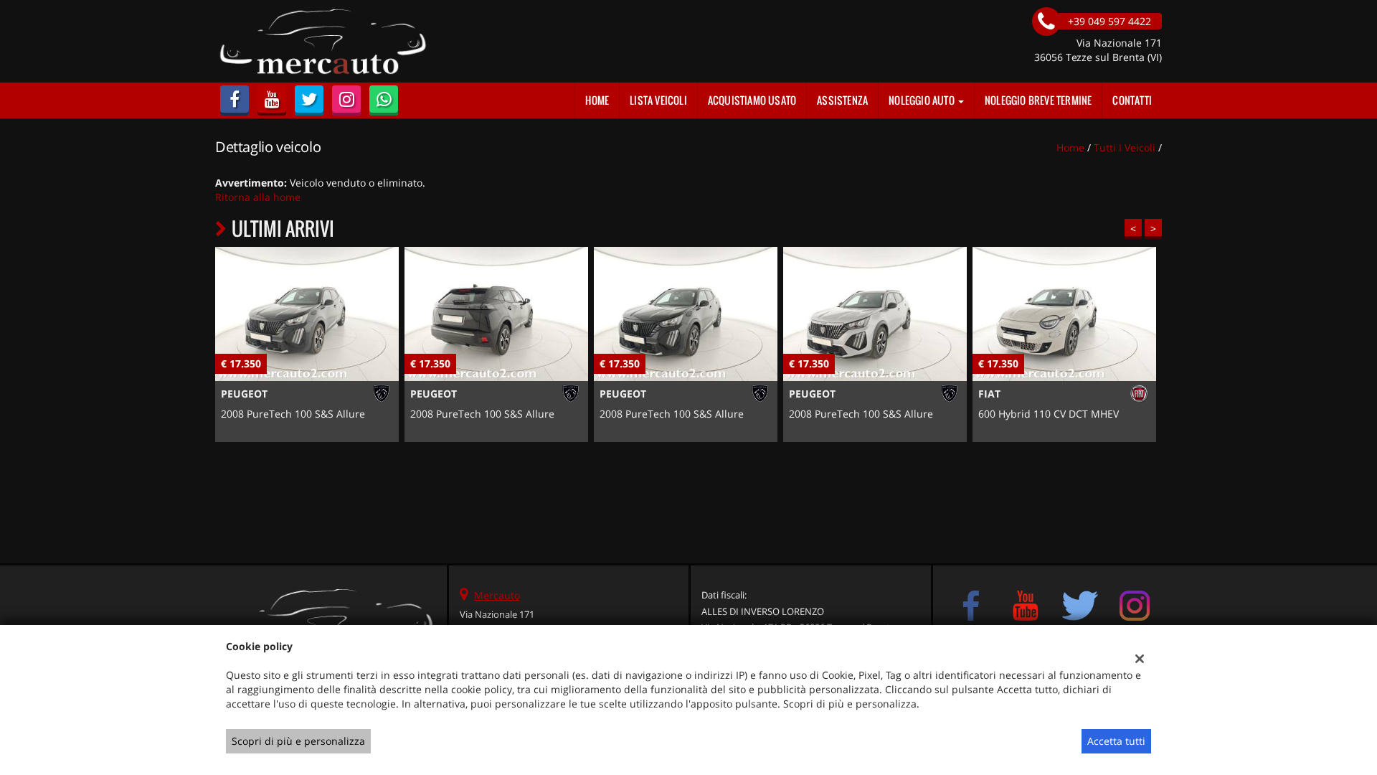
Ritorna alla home (258, 197)
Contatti (1132, 100)
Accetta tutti (1116, 741)
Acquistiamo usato (752, 100)
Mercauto (497, 595)
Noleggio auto (923, 100)
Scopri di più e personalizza (298, 741)
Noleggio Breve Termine (1038, 100)
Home (597, 100)
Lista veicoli (658, 100)
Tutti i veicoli (1124, 147)
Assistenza (842, 100)
